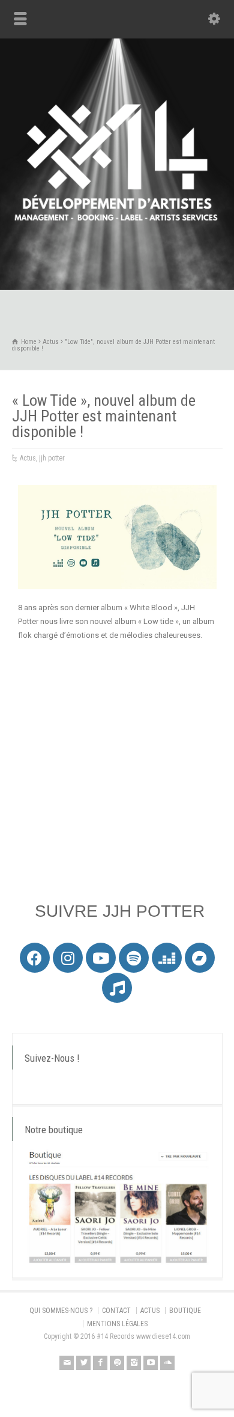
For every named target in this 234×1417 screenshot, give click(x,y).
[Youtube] (101, 958)
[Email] (66, 1363)
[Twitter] (83, 1363)
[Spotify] (134, 958)
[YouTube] (150, 1363)
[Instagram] (68, 958)
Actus (28, 458)
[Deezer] (167, 958)
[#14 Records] (117, 264)
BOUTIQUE (185, 1310)
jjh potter (52, 458)
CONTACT (116, 1310)
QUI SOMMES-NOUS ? (60, 1310)
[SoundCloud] (167, 1363)
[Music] (117, 988)
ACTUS (150, 1310)
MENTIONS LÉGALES (117, 1324)
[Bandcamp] (200, 958)
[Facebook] (35, 958)
